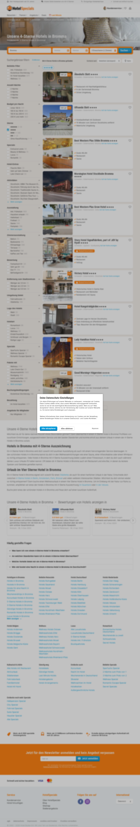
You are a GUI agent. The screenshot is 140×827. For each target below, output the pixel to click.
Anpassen (95, 428)
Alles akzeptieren (49, 428)
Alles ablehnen (67, 428)
